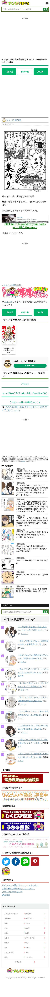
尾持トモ (24, 690)
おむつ (6, 938)
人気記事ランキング (11, 914)
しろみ (23, 662)
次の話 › (40, 71)
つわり (27, 923)
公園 (21, 407)
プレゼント (29, 957)
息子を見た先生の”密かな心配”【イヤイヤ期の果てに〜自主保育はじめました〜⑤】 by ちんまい (32, 534)
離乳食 (6, 943)
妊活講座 (28, 914)
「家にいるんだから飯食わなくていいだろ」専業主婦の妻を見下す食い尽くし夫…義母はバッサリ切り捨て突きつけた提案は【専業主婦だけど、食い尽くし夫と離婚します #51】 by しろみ (32, 506)
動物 (6, 957)
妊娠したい (29, 918)
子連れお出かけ (31, 407)
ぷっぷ (23, 704)
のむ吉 (20, 676)
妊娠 (6, 923)
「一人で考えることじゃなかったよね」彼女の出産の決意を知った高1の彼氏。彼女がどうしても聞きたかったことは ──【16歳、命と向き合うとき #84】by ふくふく (32, 490)
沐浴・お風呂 (30, 938)
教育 (6, 947)
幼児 (42, 407)
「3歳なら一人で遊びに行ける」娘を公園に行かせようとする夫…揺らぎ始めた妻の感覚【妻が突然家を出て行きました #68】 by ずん (32, 521)
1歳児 (6, 933)
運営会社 (6, 895)
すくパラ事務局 (14, 120)
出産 (6, 928)
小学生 (27, 947)
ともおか (16, 410)
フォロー (8, 301)
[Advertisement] (25, 35)
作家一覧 (25, 71)
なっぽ (20, 718)
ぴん (22, 648)
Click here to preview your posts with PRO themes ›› (25, 225)
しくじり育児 (9, 952)
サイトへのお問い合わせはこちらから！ (20, 885)
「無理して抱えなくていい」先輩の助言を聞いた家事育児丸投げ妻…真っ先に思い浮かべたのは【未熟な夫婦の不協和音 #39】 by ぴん (32, 475)
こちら (23, 461)
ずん (20, 746)
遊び (9, 410)
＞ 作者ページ (30, 366)
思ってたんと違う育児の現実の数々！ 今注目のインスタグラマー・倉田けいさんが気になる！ (32, 548)
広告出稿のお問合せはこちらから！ (18, 888)
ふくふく (24, 633)
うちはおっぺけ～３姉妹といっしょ (8, 350)
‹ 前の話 (9, 71)
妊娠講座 (7, 918)
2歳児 (27, 933)
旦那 (26, 952)
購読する (8, 605)
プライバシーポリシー (12, 891)
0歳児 (27, 928)
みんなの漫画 (10, 285)
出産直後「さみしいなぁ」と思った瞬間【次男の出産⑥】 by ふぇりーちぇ (31, 589)
